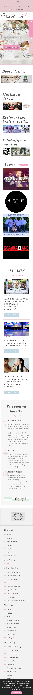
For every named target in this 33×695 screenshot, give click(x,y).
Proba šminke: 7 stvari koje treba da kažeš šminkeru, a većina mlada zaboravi (16, 381)
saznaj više (12, 48)
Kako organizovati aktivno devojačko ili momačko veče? (15, 343)
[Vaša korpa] (28, 6)
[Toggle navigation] (29, 15)
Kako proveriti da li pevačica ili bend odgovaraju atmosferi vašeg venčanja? (16, 304)
